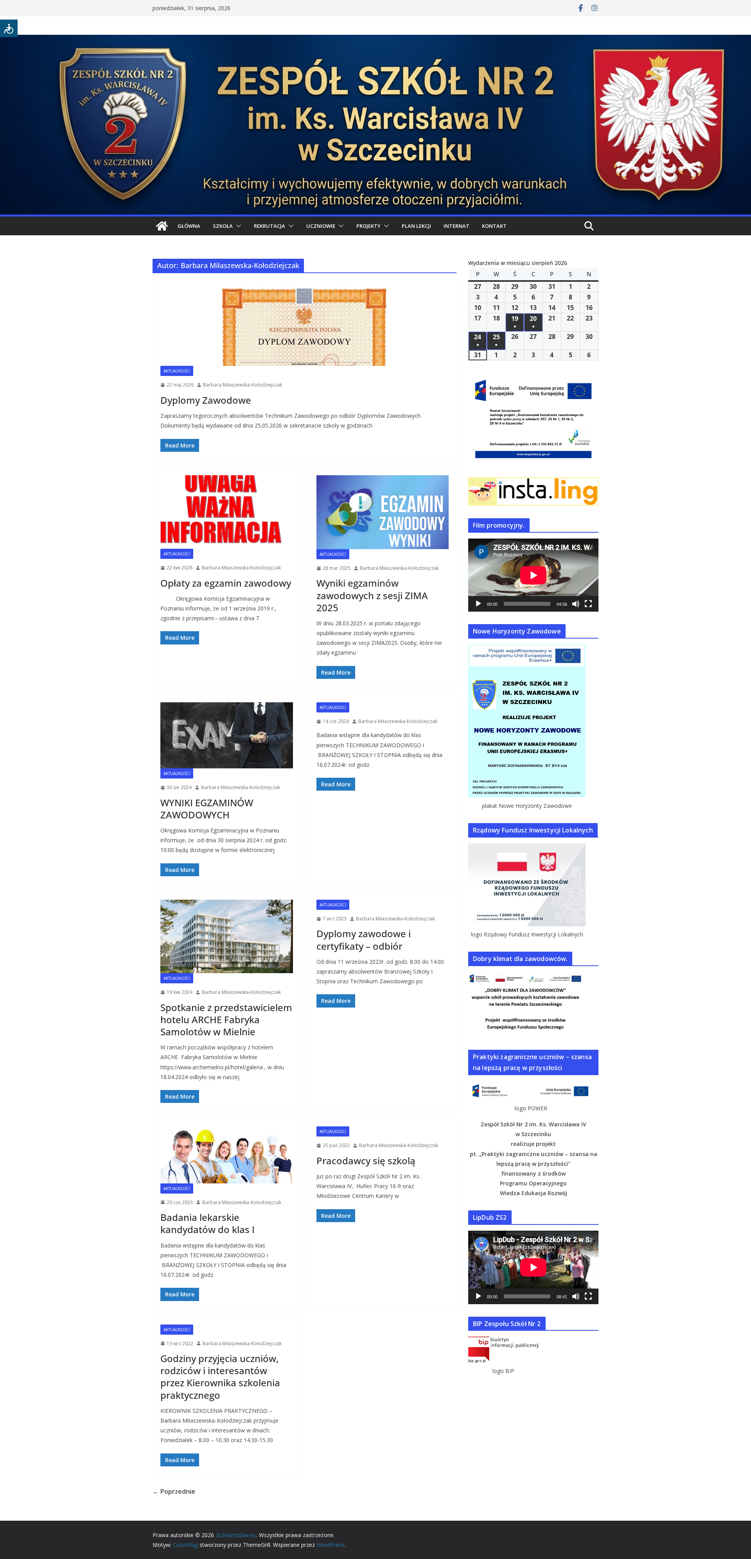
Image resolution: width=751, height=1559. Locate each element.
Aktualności (176, 371)
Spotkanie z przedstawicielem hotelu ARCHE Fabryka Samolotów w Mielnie (226, 1019)
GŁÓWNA (189, 225)
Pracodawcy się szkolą (365, 1160)
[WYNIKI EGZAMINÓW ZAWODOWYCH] (226, 735)
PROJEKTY (368, 225)
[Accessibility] (9, 28)
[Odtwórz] (478, 604)
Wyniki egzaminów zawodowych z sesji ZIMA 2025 (372, 595)
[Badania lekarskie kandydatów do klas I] (226, 1154)
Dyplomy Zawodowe (205, 400)
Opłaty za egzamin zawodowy (225, 582)
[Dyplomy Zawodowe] (304, 326)
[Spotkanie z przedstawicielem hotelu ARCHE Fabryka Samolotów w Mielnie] (226, 936)
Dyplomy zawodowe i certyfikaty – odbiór (363, 939)
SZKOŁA (223, 225)
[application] (533, 575)
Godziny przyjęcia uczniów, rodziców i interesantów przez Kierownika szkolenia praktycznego (220, 1376)
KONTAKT (494, 225)
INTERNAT (456, 225)
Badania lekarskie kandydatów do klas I (207, 1223)
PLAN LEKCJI (416, 225)
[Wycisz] (576, 604)
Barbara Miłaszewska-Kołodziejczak (242, 384)
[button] (237, 226)
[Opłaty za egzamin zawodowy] (226, 512)
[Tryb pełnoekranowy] (588, 604)
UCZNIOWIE (320, 225)
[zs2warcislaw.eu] (162, 226)
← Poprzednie (174, 1491)
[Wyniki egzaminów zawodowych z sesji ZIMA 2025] (382, 512)
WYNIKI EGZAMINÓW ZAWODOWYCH (206, 808)
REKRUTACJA (269, 225)
